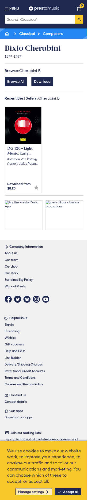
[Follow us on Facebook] (9, 299)
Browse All (15, 81)
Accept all (70, 492)
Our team (12, 260)
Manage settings (31, 492)
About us (11, 253)
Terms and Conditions (20, 378)
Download (42, 81)
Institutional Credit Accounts (25, 371)
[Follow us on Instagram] (37, 299)
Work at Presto (15, 286)
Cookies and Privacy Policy (24, 384)
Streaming (12, 331)
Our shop (11, 267)
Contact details (16, 402)
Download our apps (18, 417)
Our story (11, 273)
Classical (27, 33)
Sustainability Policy (19, 280)
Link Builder (13, 358)
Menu (14, 8)
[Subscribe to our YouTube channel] (47, 299)
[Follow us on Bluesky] (28, 299)
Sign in (9, 325)
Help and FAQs (15, 351)
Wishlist (10, 338)
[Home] (7, 33)
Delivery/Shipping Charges (24, 364)
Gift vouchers (14, 344)
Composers (52, 33)
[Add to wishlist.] (36, 187)
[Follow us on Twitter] (18, 299)
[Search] (79, 19)
